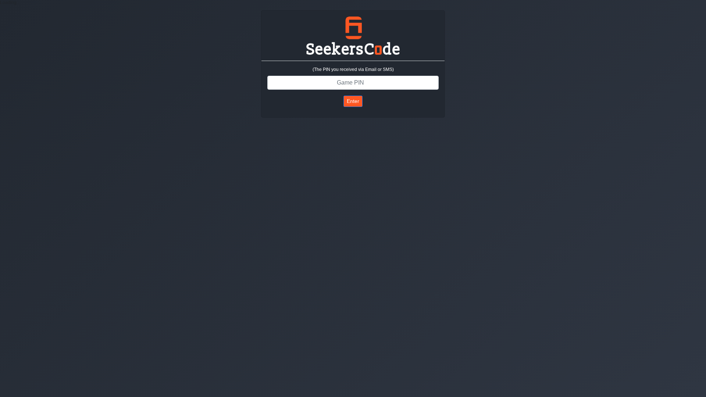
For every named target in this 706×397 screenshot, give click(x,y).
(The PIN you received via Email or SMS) (353, 69)
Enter (353, 101)
